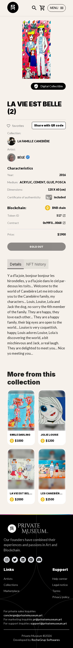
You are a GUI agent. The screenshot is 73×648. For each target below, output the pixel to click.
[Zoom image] (36, 49)
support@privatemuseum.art (48, 623)
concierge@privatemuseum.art (23, 615)
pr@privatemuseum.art (47, 619)
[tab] (15, 264)
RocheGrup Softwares (45, 640)
